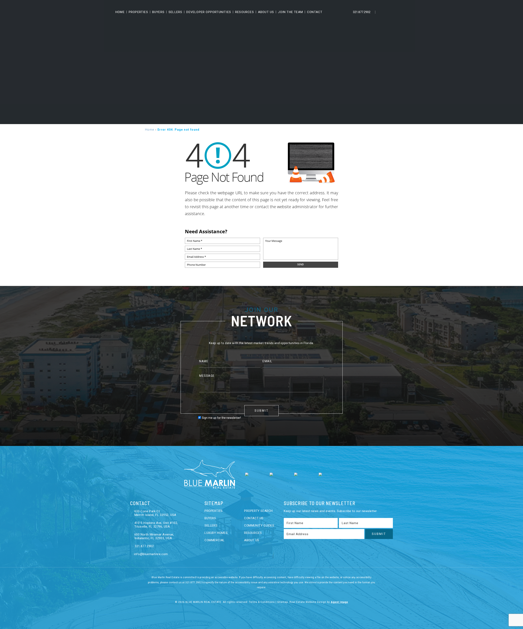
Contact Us (254, 518)
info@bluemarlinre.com (150, 554)
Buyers (158, 12)
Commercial (215, 540)
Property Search (258, 511)
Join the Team (290, 12)
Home (120, 12)
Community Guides (259, 525)
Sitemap (282, 602)
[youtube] (398, 12)
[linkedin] (390, 12)
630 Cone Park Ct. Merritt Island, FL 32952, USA (155, 513)
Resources (244, 12)
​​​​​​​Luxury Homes (216, 533)
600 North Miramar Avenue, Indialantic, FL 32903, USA (154, 536)
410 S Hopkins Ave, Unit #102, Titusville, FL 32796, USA (156, 524)
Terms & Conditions (262, 602)
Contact (314, 12)
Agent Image (339, 602)
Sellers (175, 12)
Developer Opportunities (208, 12)
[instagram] (407, 12)
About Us (266, 12)
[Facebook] (381, 12)
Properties (138, 12)
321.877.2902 (361, 12)
